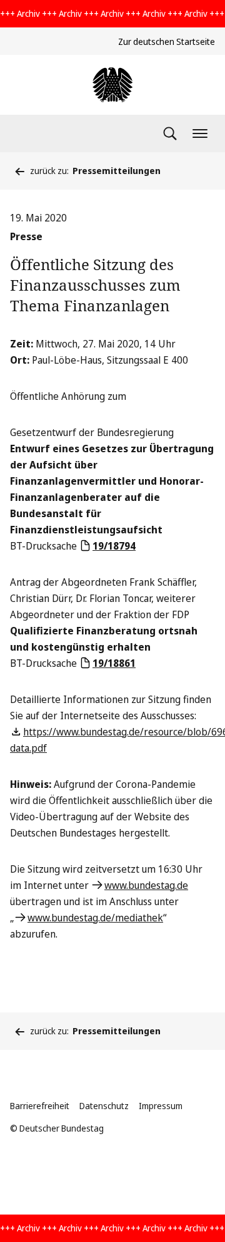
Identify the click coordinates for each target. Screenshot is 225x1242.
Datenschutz (104, 1106)
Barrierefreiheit (39, 1106)
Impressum (160, 1106)
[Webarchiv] (112, 84)
